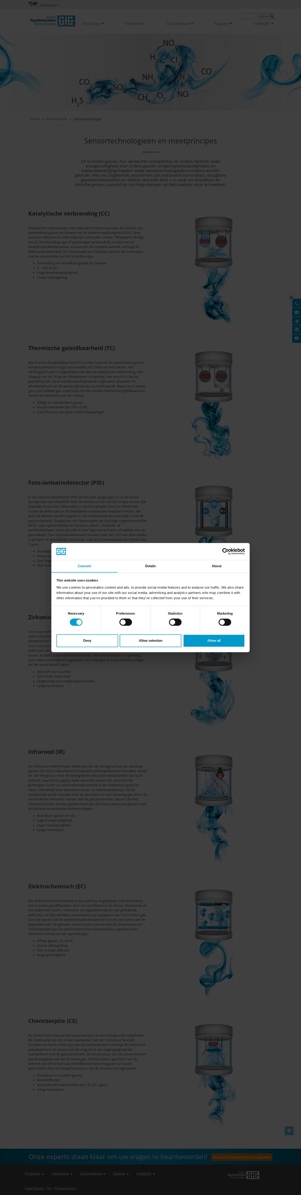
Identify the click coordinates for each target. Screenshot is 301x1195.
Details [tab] (150, 566)
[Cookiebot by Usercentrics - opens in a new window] (225, 551)
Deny (87, 640)
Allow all (214, 640)
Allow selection (150, 640)
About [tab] (216, 566)
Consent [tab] (84, 566)
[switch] (125, 622)
